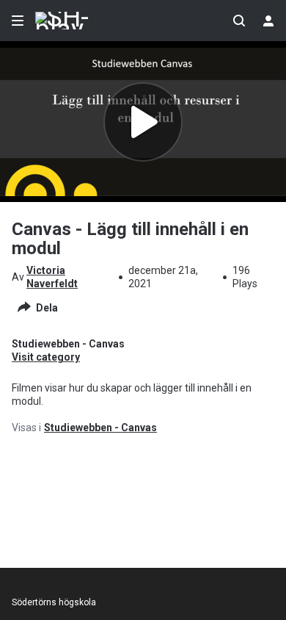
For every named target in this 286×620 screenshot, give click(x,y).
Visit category (46, 357)
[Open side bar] (17, 20)
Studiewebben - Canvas (100, 427)
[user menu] (268, 20)
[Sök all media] (239, 20)
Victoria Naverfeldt (52, 276)
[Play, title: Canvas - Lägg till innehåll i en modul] (143, 122)
